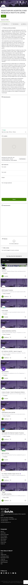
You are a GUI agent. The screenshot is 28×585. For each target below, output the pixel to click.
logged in (9, 250)
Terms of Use (3, 540)
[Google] (15, 573)
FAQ (1, 563)
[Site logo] (4, 2)
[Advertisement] (14, 112)
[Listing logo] (3, 7)
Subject (3, 177)
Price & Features (4, 536)
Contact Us (3, 543)
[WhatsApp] (8, 573)
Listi (1, 559)
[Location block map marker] (14, 146)
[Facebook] (1, 573)
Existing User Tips (4, 560)
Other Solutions (4, 539)
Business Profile (5, 19)
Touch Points (3, 532)
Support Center (3, 554)
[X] (11, 573)
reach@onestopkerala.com (6, 522)
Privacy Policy (3, 542)
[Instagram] (4, 573)
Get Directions (22, 158)
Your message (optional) (7, 182)
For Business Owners (5, 556)
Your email (4, 172)
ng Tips (3, 559)
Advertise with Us (4, 537)
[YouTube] (13, 573)
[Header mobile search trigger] (26, 2)
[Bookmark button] (25, 276)
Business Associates (5, 534)
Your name (4, 166)
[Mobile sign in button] (17, 2)
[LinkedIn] (6, 573)
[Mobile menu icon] (1, 2)
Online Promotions (4, 562)
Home (2, 552)
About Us (2, 531)
